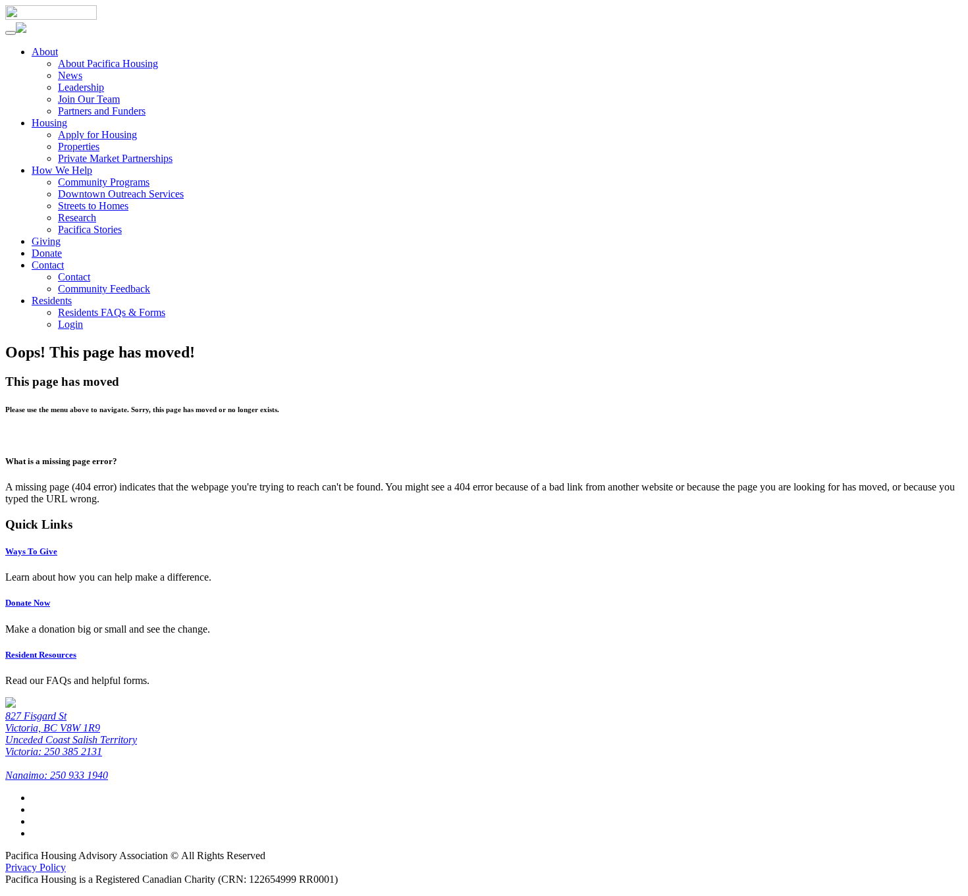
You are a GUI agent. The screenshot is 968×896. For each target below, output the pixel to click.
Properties (78, 146)
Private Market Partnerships (115, 158)
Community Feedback (104, 288)
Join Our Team (89, 99)
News (70, 75)
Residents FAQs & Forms (111, 312)
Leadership (81, 87)
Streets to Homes (93, 205)
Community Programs (103, 182)
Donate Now (27, 603)
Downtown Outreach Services (121, 193)
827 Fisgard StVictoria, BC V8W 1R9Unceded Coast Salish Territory (71, 727)
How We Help (62, 170)
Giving (46, 241)
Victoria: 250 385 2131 (53, 751)
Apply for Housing (97, 134)
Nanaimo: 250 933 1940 (56, 775)
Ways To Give (31, 551)
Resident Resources (40, 655)
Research (77, 217)
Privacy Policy (35, 867)
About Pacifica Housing (108, 63)
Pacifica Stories (90, 229)
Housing (49, 122)
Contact (48, 265)
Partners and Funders (102, 111)
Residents (52, 300)
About (45, 51)
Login (70, 324)
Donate (47, 253)
